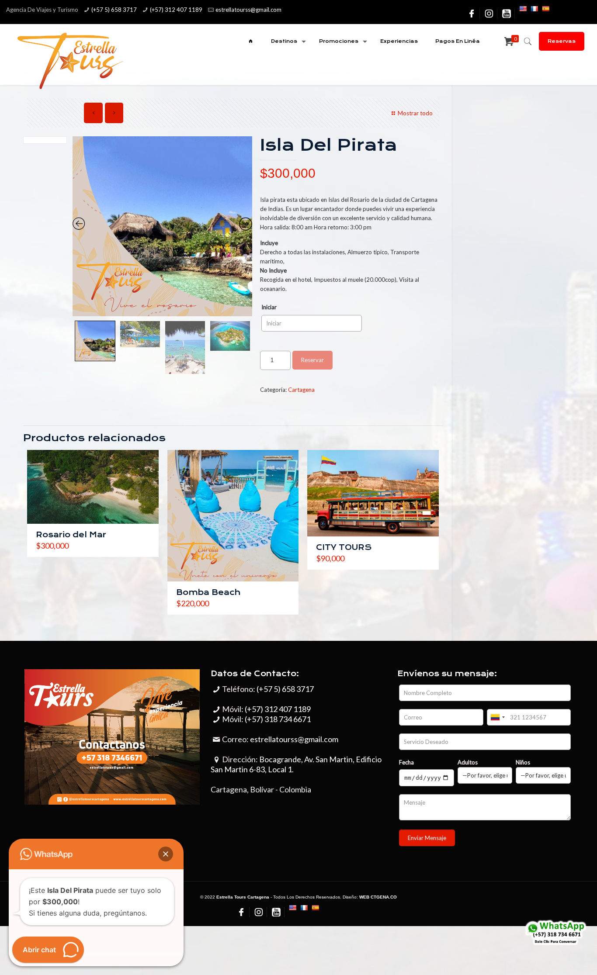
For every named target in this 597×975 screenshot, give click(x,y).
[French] (534, 8)
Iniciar (269, 307)
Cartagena (301, 389)
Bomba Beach (208, 592)
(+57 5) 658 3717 (114, 9)
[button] (165, 854)
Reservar (312, 359)
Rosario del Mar (71, 534)
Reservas (562, 41)
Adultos (468, 762)
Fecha (406, 762)
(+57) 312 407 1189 (176, 9)
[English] (523, 8)
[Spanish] (545, 8)
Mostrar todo (415, 113)
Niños (523, 762)
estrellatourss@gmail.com (294, 739)
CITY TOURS (343, 547)
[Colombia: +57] (497, 717)
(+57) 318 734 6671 (278, 719)
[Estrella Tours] (69, 60)
